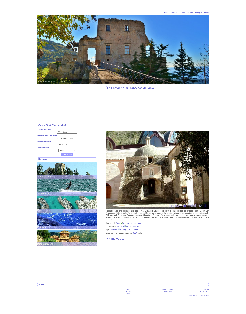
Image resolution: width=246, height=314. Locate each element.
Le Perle (181, 13)
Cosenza (120, 226)
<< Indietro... (115, 238)
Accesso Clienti (168, 291)
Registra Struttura (167, 289)
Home (166, 13)
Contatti (206, 289)
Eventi (206, 13)
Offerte (190, 13)
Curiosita (114, 229)
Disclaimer (128, 289)
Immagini (198, 13)
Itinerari (173, 13)
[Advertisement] (157, 111)
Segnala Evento (204, 291)
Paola (118, 223)
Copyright (128, 293)
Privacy (128, 291)
